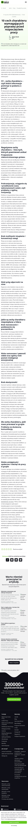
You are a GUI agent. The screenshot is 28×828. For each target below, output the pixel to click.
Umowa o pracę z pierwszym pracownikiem (19, 760)
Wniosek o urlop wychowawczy (6, 796)
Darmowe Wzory (19, 721)
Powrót (4, 8)
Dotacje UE (17, 732)
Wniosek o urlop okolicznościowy (6, 784)
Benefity (4, 743)
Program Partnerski (20, 725)
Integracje (4, 741)
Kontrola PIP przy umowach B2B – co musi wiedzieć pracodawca (19, 770)
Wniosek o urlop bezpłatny (6, 792)
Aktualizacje (5, 739)
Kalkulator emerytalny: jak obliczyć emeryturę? (8, 592)
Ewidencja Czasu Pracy (7, 726)
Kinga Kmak (15, 37)
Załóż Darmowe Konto (7, 753)
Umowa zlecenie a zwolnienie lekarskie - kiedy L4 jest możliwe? (10, 639)
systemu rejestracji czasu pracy (16, 232)
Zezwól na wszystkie (14, 822)
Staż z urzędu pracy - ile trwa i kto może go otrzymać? (10, 608)
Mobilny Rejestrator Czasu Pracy (7, 733)
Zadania (4, 731)
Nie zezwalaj (14, 825)
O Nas (16, 727)
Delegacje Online (6, 729)
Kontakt (17, 730)
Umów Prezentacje (6, 751)
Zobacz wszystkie (14, 662)
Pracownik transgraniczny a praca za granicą (20, 776)
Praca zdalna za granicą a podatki (8, 623)
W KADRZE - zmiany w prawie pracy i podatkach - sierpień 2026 (20, 754)
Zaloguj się (4, 756)
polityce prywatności (11, 819)
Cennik (16, 717)
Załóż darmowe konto (14, 699)
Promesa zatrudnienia (7, 799)
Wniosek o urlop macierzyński (6, 788)
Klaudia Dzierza (3, 617)
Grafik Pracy (5, 720)
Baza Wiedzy (18, 723)
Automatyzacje (5, 745)
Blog (16, 719)
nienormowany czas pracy (7, 501)
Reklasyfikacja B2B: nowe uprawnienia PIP (20, 764)
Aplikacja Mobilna (6, 737)
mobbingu (5, 175)
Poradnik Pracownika (9, 601)
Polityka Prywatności (20, 736)
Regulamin (17, 734)
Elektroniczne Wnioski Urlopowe (7, 723)
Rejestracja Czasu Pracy (6, 717)
